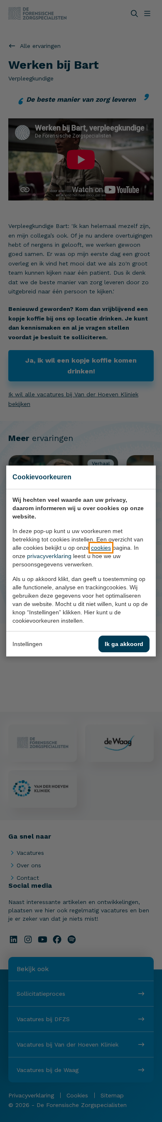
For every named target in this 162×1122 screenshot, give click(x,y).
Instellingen (27, 644)
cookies (101, 547)
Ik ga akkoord (124, 644)
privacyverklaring (49, 556)
